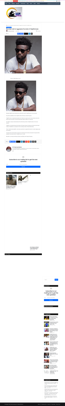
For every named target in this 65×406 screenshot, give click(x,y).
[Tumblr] (24, 142)
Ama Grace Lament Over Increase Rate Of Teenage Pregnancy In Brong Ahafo (53, 367)
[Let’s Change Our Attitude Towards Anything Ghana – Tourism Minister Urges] (35, 210)
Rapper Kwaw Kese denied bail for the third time (54, 354)
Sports (31, 3)
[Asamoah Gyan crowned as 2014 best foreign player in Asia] (46, 324)
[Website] (13, 151)
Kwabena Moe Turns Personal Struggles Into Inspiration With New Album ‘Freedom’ (53, 349)
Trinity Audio (15, 78)
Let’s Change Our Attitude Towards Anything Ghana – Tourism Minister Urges (34, 248)
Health (35, 3)
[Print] (35, 142)
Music (28, 3)
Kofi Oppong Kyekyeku (17, 147)
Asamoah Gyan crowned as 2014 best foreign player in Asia (54, 323)
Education (17, 3)
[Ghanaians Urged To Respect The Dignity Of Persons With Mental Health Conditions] (11, 180)
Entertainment (23, 3)
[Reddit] (28, 142)
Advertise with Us (44, 404)
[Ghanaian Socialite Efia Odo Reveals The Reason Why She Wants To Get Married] (46, 330)
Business (13, 3)
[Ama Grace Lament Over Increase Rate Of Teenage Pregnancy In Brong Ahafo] (46, 367)
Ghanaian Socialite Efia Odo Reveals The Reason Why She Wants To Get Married (54, 330)
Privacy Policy (53, 404)
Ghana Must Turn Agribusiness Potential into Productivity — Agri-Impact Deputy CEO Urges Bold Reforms (51, 393)
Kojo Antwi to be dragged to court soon (22, 182)
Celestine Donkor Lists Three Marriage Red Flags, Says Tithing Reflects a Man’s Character (31, 1)
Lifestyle (38, 3)
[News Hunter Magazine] (13, 13)
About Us (39, 404)
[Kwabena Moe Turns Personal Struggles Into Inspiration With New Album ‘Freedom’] (46, 349)
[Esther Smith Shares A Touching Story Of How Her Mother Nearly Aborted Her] (46, 318)
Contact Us (49, 404)
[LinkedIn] (29, 34)
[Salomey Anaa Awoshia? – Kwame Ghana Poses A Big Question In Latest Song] (46, 361)
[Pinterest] (26, 142)
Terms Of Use (58, 404)
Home (6, 3)
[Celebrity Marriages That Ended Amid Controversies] (46, 372)
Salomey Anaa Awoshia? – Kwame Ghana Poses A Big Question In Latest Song (54, 361)
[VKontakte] (31, 142)
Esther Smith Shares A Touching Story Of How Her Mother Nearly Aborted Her (54, 318)
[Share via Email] (32, 34)
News (9, 3)
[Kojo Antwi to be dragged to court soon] (23, 178)
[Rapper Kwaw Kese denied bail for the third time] (46, 355)
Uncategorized (11, 25)
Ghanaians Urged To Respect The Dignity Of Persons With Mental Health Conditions (11, 187)
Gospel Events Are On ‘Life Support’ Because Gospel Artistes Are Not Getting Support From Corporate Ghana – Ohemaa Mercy (53, 337)
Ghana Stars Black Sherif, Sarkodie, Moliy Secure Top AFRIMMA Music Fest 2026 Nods (54, 343)
